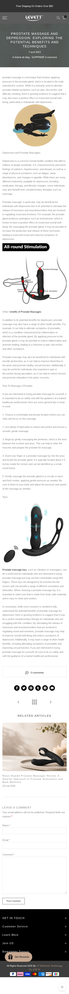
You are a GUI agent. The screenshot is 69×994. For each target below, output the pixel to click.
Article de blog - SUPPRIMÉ (29, 57)
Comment (8, 854)
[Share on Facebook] (17, 688)
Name (6, 825)
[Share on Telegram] (45, 688)
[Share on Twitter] (24, 688)
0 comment (51, 57)
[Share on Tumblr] (38, 688)
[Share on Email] (52, 688)
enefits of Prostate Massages (26, 311)
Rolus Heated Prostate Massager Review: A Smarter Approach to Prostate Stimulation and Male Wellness (32, 778)
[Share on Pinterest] (31, 688)
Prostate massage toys (14, 569)
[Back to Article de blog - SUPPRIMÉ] (34, 702)
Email (6, 840)
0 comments (37, 672)
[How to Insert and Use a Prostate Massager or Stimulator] (51, 702)
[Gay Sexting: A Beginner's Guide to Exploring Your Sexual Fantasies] (18, 702)
